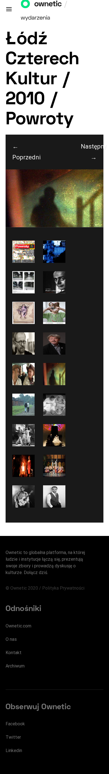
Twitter (13, 737)
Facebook (15, 723)
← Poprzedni (23, 152)
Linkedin (14, 750)
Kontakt (14, 652)
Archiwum (15, 666)
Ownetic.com (18, 626)
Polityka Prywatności (63, 588)
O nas (11, 639)
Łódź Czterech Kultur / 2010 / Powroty (42, 80)
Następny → (92, 152)
